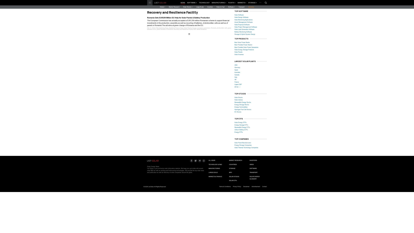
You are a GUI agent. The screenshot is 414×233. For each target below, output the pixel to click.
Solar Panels (238, 52)
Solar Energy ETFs (240, 122)
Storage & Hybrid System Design (244, 34)
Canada (236, 75)
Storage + (252, 3)
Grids (252, 164)
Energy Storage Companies (243, 145)
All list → (237, 87)
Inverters (210, 7)
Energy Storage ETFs (241, 125)
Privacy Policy (237, 186)
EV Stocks (237, 112)
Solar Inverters (239, 54)
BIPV (230, 172)
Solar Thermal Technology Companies (246, 147)
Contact (264, 186)
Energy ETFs (238, 132)
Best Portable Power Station (243, 45)
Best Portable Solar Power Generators (246, 47)
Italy (235, 77)
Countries (233, 164)
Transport (242, 7)
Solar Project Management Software (245, 27)
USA (235, 65)
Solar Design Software (241, 17)
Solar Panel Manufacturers (242, 143)
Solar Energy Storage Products (244, 49)
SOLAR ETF (233, 180)
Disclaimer (246, 186)
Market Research (174, 7)
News (183, 3)
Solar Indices (238, 100)
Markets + (242, 3)
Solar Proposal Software (242, 24)
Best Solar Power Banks (242, 42)
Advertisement (256, 186)
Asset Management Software (243, 22)
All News (212, 160)
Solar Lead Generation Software (244, 29)
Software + (192, 3)
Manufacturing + (219, 3)
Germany (237, 67)
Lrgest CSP (238, 84)
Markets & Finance (215, 176)
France (236, 82)
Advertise (251, 7)
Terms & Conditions (225, 186)
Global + (162, 7)
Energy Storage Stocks (241, 104)
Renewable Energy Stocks (242, 102)
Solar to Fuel (220, 7)
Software (253, 168)
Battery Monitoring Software (243, 32)
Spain (236, 70)
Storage (232, 168)
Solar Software (239, 15)
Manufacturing (214, 168)
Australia (237, 72)
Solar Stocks (238, 97)
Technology (204, 3)
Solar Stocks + (188, 7)
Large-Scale (200, 7)
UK (235, 79)
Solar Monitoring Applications (243, 20)
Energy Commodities (241, 107)
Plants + (231, 3)
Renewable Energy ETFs (242, 127)
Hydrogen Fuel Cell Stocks (242, 109)
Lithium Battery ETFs (241, 130)
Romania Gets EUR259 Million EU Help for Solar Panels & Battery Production (178, 18)
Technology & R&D (215, 164)
